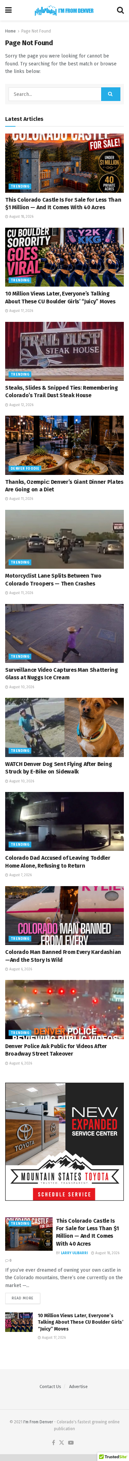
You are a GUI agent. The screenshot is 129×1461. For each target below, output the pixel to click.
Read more (26, 1298)
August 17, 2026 (20, 311)
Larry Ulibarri (74, 1253)
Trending (20, 187)
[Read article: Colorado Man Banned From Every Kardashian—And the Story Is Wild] (64, 915)
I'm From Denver (38, 1422)
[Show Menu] (8, 10)
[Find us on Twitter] (61, 1443)
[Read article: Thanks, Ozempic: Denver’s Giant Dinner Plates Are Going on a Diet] (64, 445)
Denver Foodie (25, 469)
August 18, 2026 (20, 217)
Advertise (78, 1386)
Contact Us (50, 1386)
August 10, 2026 (21, 687)
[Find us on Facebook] (53, 1443)
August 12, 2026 (20, 405)
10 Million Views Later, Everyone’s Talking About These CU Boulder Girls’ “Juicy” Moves (80, 1322)
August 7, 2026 (20, 875)
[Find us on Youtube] (71, 1443)
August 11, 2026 (20, 499)
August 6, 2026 (20, 969)
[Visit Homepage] (64, 10)
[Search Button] (120, 10)
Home (10, 31)
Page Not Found (36, 31)
